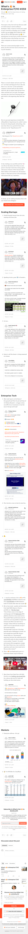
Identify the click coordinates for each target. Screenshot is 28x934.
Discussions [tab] (12, 863)
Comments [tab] (4, 845)
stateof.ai (11, 470)
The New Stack (15, 610)
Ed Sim (2, 16)
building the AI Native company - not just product (10, 883)
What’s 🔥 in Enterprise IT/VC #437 (10, 880)
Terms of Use (21, 826)
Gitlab (11, 32)
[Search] (25, 863)
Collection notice (22, 923)
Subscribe (19, 2)
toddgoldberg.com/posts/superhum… (11, 147)
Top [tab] (3, 863)
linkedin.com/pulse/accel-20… (13, 426)
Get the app (21, 927)
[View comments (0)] (7, 21)
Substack (7, 931)
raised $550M (10, 602)
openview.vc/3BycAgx (10, 705)
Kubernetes (19, 614)
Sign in (25, 2)
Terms (15, 923)
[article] (14, 872)
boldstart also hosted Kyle (18, 676)
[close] (24, 886)
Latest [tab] (6, 863)
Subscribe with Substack (15, 911)
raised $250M (7, 600)
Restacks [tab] (11, 845)
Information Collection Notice (15, 828)
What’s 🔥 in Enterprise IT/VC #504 (10, 868)
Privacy (11, 923)
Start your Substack (10, 927)
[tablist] (7, 845)
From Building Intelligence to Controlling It (8, 871)
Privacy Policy (16, 917)
